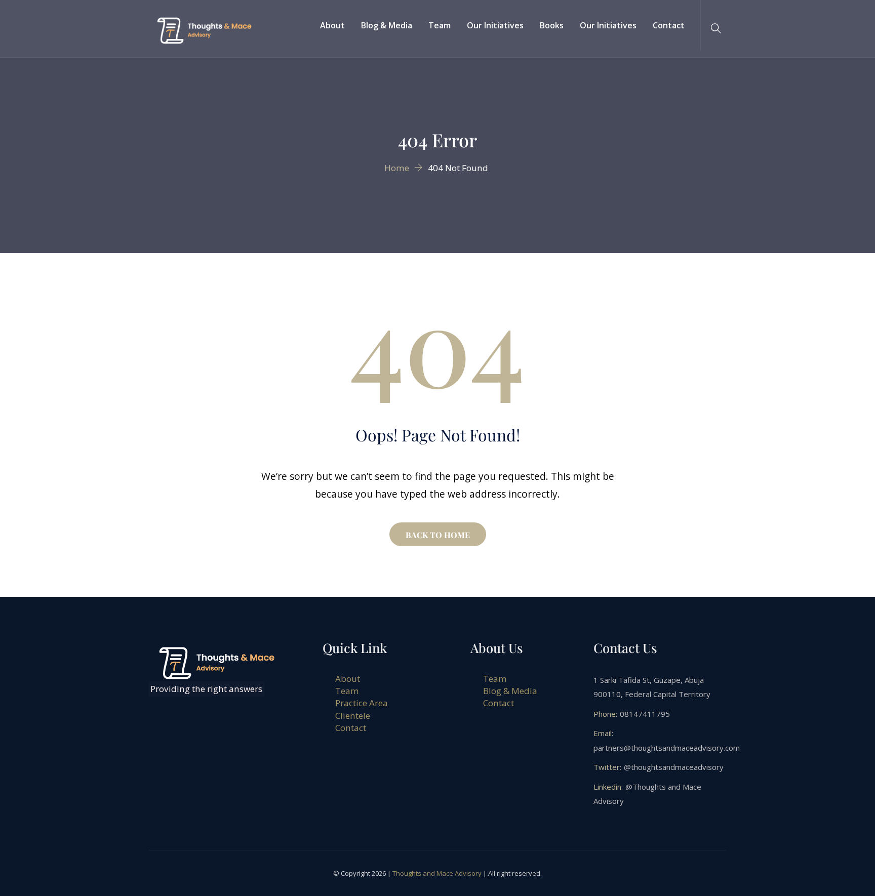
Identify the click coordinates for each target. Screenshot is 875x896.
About (332, 25)
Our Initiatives (495, 25)
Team (439, 25)
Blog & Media (386, 25)
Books (552, 25)
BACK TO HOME (438, 535)
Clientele (352, 715)
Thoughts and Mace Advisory (437, 873)
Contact (669, 25)
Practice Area (361, 703)
